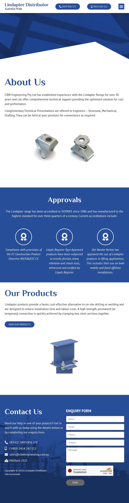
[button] (121, 7)
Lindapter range (21, 211)
